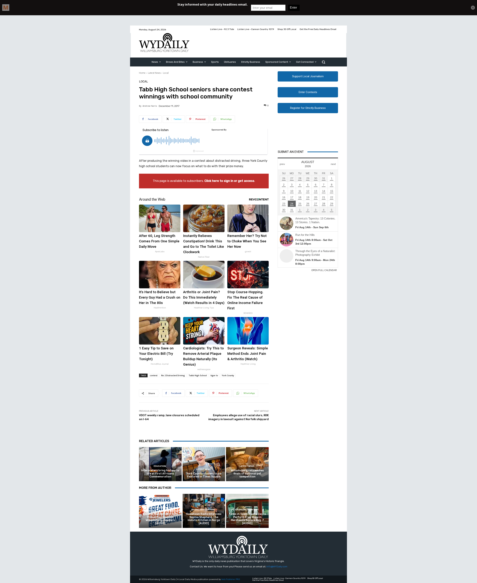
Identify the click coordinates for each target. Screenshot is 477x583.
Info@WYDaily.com (276, 566)
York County (228, 375)
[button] (323, 62)
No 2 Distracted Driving (173, 375)
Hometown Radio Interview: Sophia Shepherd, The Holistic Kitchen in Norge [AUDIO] (204, 518)
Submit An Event (291, 152)
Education (160, 466)
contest (153, 375)
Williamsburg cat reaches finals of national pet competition (247, 473)
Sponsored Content (160, 503)
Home (142, 72)
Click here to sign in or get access (229, 181)
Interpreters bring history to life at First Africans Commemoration (160, 473)
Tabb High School (198, 375)
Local (166, 72)
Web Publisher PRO (230, 579)
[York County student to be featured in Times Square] (204, 464)
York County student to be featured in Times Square (203, 475)
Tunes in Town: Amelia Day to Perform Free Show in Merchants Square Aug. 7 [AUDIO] (247, 518)
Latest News (154, 72)
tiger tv (214, 375)
